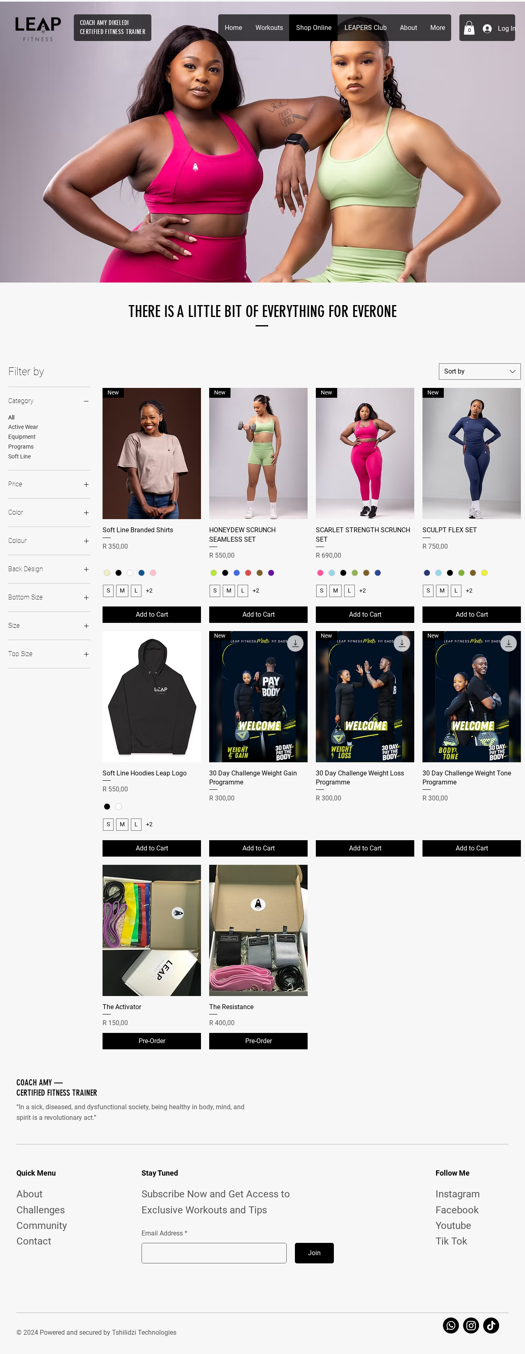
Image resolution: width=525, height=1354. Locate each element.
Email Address (162, 1233)
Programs (21, 446)
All (11, 417)
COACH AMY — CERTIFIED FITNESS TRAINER (56, 1087)
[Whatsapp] (451, 1325)
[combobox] (480, 371)
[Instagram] (471, 1325)
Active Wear (23, 427)
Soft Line (19, 456)
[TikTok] (491, 1325)
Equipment (22, 436)
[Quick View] (152, 696)
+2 (149, 590)
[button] (469, 27)
